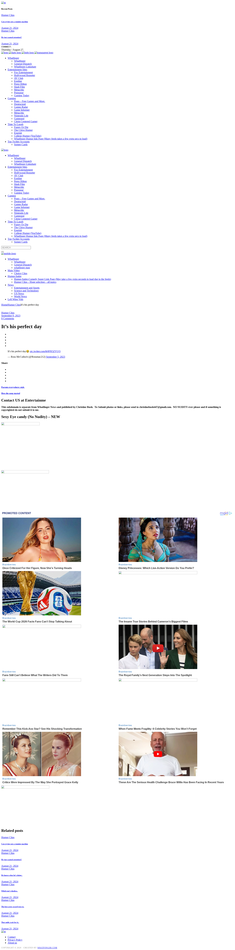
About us (12, 942)
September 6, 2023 (10, 315)
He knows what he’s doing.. (11, 875)
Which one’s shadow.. (9, 891)
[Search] (2, 251)
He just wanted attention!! (11, 37)
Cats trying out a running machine (14, 22)
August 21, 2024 (9, 28)
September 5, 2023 (55, 356)
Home (4, 304)
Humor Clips (7, 15)
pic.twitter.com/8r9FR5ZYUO (45, 351)
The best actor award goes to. (12, 907)
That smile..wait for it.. (10, 922)
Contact (12, 937)
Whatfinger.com (47, 948)
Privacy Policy (15, 939)
